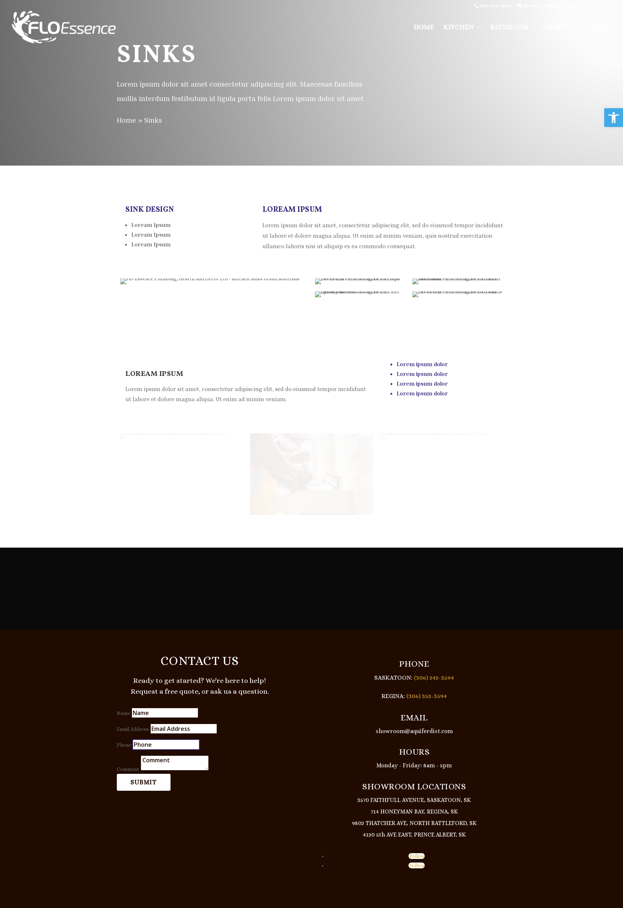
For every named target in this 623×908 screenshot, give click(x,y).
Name (123, 713)
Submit (144, 782)
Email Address (133, 729)
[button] (613, 117)
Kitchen (458, 28)
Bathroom (509, 28)
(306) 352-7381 (453, 594)
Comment (128, 769)
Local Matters (359, 902)
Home (424, 28)
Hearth (559, 28)
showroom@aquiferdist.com (414, 731)
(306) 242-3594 (433, 677)
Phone (124, 745)
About (600, 28)
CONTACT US (199, 660)
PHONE (414, 664)
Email (414, 717)
